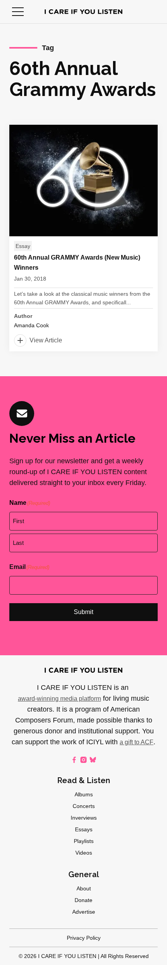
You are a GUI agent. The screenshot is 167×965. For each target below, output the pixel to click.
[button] (17, 11)
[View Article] (83, 238)
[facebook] (74, 760)
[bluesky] (93, 760)
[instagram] (83, 760)
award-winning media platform (59, 698)
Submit (83, 612)
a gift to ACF (136, 742)
